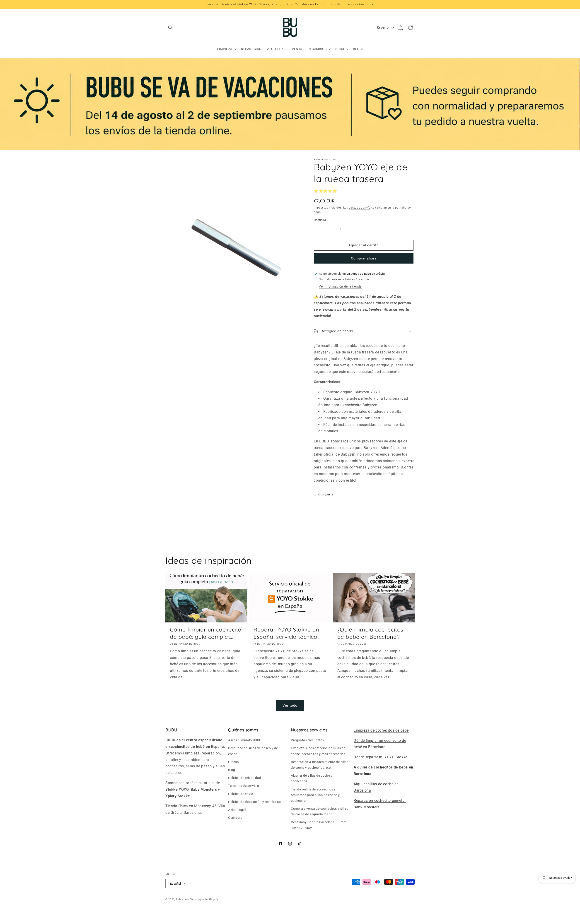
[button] (170, 28)
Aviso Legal (237, 810)
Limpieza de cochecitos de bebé (381, 730)
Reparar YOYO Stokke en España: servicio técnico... (287, 633)
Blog (231, 770)
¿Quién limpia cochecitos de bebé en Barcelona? (370, 633)
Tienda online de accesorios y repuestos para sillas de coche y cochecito (315, 795)
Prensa (233, 762)
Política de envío (240, 794)
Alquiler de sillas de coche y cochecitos (311, 778)
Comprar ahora (364, 258)
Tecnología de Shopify (204, 899)
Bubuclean (182, 899)
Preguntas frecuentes (307, 740)
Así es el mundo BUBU (244, 740)
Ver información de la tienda (340, 286)
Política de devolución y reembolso (254, 802)
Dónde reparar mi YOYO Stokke (380, 757)
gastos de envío (360, 207)
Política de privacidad (244, 778)
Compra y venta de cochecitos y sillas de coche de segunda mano (319, 811)
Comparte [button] (326, 494)
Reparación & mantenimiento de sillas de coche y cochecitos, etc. (319, 764)
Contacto (235, 817)
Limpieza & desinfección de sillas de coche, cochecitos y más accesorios (318, 751)
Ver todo (290, 706)
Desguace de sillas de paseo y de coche (253, 751)
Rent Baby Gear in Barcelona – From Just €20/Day (318, 825)
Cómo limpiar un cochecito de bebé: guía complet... (206, 633)
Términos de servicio (243, 786)
